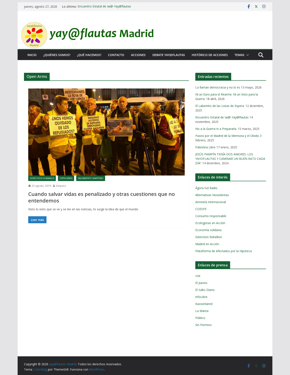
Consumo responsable (210, 216)
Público (200, 318)
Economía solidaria (208, 230)
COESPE (201, 209)
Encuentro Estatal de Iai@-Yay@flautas (104, 6)
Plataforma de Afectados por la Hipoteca (223, 251)
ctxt (197, 276)
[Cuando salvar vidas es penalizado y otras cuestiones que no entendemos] (106, 132)
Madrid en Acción (207, 244)
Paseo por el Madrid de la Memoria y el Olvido (227, 136)
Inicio (32, 55)
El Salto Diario (205, 290)
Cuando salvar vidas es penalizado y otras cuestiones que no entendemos (101, 197)
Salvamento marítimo (90, 178)
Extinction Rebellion (208, 237)
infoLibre (201, 297)
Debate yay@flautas (168, 55)
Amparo (61, 186)
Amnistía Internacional (210, 202)
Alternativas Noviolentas (212, 195)
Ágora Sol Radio (206, 188)
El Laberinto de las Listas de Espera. (220, 106)
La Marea (201, 311)
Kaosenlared (204, 304)
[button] (246, 55)
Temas (239, 55)
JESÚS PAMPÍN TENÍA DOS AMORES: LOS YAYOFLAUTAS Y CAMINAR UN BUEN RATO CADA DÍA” (230, 158)
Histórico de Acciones (210, 55)
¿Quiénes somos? (56, 55)
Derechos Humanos (42, 178)
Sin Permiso (203, 325)
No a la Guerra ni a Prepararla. (216, 129)
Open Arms (66, 178)
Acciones (138, 55)
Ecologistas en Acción (210, 223)
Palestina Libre (205, 147)
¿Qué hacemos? (89, 55)
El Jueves (201, 283)
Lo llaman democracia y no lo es (217, 87)
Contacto (116, 55)
